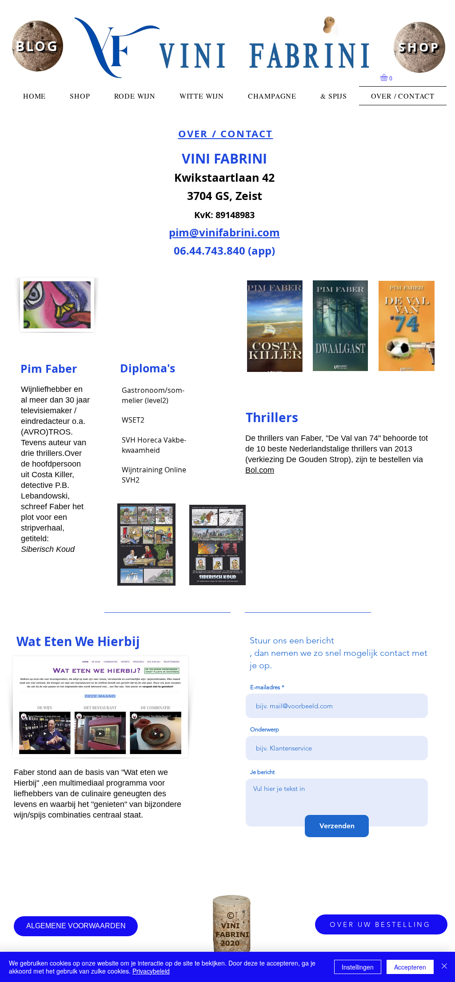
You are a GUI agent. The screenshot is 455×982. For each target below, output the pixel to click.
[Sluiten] (444, 967)
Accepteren (410, 966)
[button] (388, 77)
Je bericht (262, 772)
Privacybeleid (151, 970)
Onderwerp (264, 729)
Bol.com (259, 470)
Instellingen (358, 966)
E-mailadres (265, 687)
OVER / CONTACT (225, 133)
